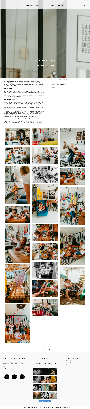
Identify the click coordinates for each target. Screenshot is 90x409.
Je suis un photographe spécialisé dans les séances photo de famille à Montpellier (21, 82)
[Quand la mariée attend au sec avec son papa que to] (37, 387)
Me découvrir (53, 5)
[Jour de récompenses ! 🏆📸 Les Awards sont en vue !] (53, 395)
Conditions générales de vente (71, 364)
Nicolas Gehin (58, 407)
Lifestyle (32, 5)
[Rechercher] (85, 371)
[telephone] (9, 368)
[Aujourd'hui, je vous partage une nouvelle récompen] (37, 379)
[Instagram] (6, 368)
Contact (59, 5)
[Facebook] (4, 368)
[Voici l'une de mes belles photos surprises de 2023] (45, 371)
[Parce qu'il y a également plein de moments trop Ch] (45, 379)
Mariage (27, 5)
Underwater (38, 5)
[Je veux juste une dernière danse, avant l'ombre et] (53, 371)
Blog (63, 5)
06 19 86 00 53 (47, 0)
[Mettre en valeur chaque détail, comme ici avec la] (45, 387)
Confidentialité (67, 362)
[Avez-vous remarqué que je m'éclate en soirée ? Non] (37, 371)
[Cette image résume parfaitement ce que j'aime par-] (45, 395)
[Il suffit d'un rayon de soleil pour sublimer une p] (53, 379)
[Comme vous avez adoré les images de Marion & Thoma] (53, 387)
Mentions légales (68, 360)
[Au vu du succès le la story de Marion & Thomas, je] (37, 395)
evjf (48, 5)
